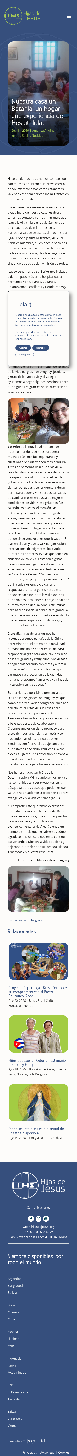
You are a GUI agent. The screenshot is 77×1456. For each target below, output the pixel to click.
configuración (23, 339)
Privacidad (29, 1452)
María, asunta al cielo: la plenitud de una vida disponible (36, 1131)
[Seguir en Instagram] (46, 1219)
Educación (15, 1006)
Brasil (32, 1001)
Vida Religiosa (38, 1074)
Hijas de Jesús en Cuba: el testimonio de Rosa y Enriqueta (37, 1062)
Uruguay (36, 920)
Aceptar (23, 347)
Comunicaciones (38, 1207)
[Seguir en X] (38, 1219)
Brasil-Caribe (46, 1001)
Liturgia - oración (40, 1138)
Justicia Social (20, 136)
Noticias (37, 136)
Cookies (63, 1452)
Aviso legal (47, 1452)
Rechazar (40, 347)
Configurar (24, 354)
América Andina (43, 130)
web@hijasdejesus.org (38, 1227)
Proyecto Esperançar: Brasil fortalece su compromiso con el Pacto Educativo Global (38, 991)
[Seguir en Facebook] (31, 1219)
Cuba (50, 1069)
